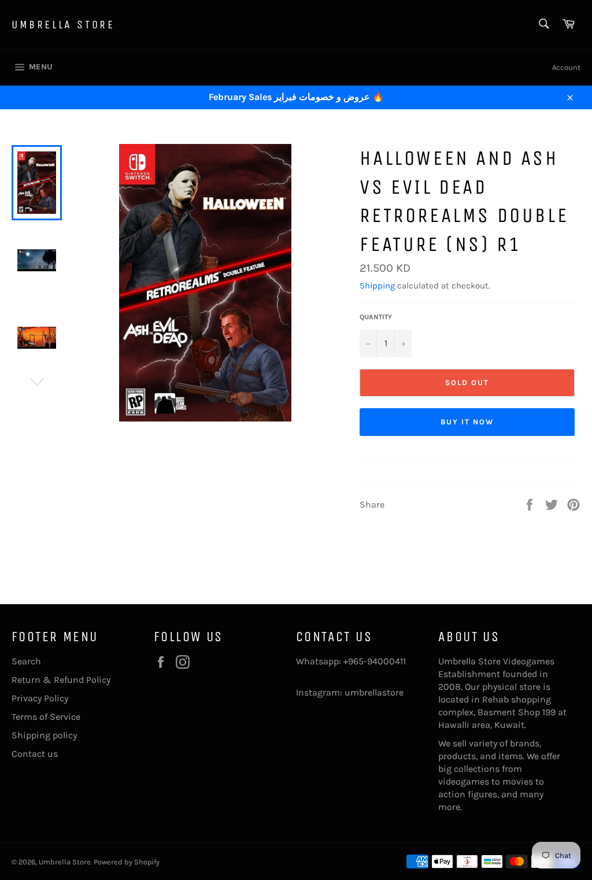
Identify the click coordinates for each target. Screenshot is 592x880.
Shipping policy (44, 735)
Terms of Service (46, 716)
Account (566, 67)
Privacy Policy (40, 698)
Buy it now (467, 421)
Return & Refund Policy (61, 679)
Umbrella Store (63, 24)
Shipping (377, 285)
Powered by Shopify (127, 861)
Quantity (376, 317)
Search (26, 661)
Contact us (35, 753)
